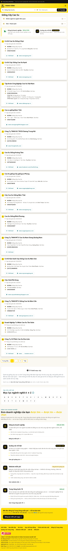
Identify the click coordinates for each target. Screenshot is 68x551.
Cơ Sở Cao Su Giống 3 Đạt (14, 41)
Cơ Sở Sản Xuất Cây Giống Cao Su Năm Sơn (21, 259)
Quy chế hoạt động (30, 527)
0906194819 (11, 289)
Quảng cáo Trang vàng (7, 529)
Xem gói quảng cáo (15, 459)
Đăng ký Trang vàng (57, 527)
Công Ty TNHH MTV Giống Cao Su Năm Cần (21, 301)
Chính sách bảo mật (43, 527)
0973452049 (11, 162)
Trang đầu (5, 361)
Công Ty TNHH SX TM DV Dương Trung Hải (20, 131)
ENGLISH (36, 529)
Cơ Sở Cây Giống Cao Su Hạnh (16, 62)
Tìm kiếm (62, 10)
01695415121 (11, 72)
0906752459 (11, 204)
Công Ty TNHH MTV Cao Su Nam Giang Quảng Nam (23, 238)
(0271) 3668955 (12, 268)
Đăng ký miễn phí (15, 438)
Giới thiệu (4, 527)
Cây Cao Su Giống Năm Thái (15, 195)
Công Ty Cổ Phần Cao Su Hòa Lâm (17, 339)
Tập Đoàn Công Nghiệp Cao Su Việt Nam (19, 84)
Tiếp (25, 361)
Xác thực (20, 527)
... (16, 361)
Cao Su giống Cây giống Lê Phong (17, 174)
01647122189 (11, 120)
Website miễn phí (21, 529)
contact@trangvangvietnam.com (28, 546)
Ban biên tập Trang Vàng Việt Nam (20, 382)
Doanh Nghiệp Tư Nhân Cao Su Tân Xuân (19, 322)
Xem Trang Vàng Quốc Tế (17, 503)
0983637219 (11, 311)
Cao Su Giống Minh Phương (14, 216)
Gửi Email (10, 55)
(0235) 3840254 (12, 247)
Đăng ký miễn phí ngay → (13, 517)
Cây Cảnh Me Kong (11, 280)
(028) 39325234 (12, 93)
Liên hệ (30, 529)
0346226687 (11, 226)
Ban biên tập (12, 527)
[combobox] (19, 10)
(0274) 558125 (11, 141)
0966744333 (11, 51)
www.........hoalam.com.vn (26, 353)
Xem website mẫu (15, 482)
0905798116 (11, 183)
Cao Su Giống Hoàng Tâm (14, 152)
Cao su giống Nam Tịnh (13, 110)
